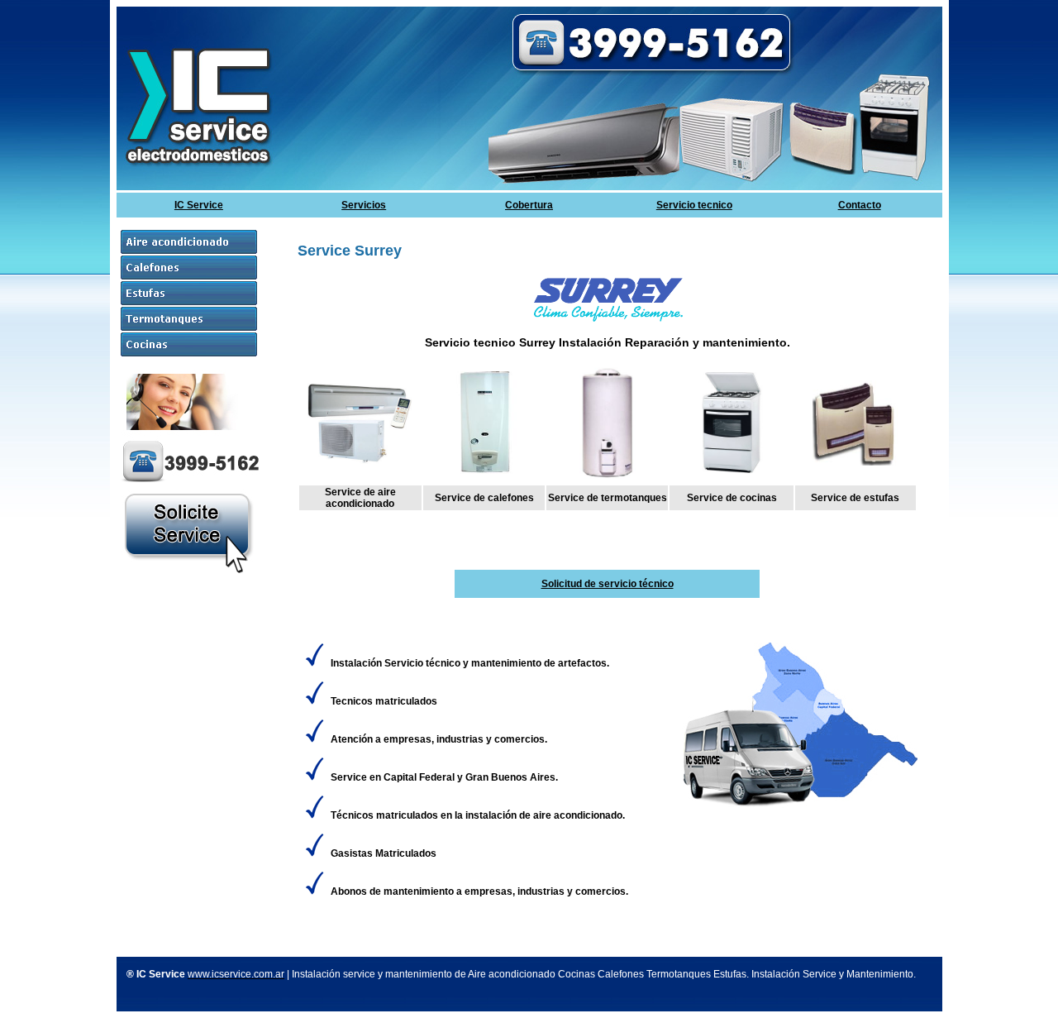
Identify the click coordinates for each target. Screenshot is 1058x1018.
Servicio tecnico (694, 205)
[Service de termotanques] (607, 479)
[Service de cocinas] (731, 470)
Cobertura (529, 205)
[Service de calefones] (483, 470)
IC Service (198, 205)
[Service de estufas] (855, 462)
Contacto (859, 205)
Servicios (363, 205)
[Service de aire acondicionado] (359, 460)
